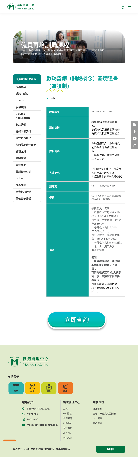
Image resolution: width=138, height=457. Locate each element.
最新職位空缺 (23, 171)
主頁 (23, 50)
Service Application (23, 115)
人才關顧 (48, 50)
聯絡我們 (21, 124)
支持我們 (67, 428)
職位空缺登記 (23, 198)
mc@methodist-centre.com (42, 424)
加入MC (67, 432)
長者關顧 (97, 423)
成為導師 (21, 185)
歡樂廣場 (21, 158)
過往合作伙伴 (23, 137)
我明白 (110, 449)
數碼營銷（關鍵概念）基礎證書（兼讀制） (42, 53)
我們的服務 (34, 50)
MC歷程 (67, 413)
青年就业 (21, 164)
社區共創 (67, 423)
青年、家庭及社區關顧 (104, 413)
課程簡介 (82, 50)
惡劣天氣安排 (23, 131)
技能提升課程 (97, 50)
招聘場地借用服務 (26, 144)
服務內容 (21, 87)
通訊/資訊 (22, 93)
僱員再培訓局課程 (65, 50)
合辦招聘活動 (23, 191)
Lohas (19, 178)
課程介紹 (21, 151)
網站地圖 (67, 437)
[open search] (123, 7)
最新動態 (67, 418)
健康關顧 (97, 408)
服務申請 (21, 107)
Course (20, 100)
